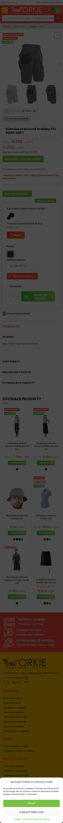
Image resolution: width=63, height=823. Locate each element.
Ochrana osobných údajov (36, 819)
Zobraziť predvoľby (31, 812)
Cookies (17, 819)
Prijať (31, 803)
